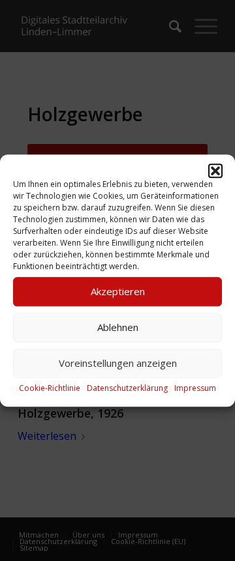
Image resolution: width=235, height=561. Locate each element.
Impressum (195, 388)
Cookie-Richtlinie (49, 388)
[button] (215, 170)
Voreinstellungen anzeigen (118, 362)
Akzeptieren (118, 291)
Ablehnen (117, 327)
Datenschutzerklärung (127, 388)
